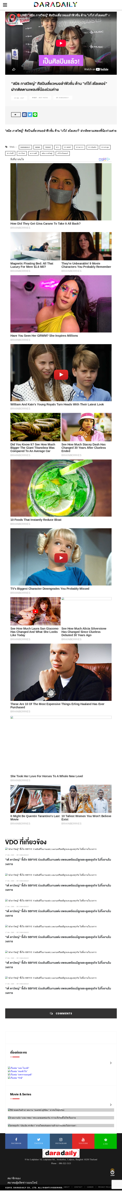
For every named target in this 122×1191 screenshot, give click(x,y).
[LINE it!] (35, 114)
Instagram (61, 1143)
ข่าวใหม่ (22, 153)
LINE (105, 1144)
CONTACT (78, 1187)
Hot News (43, 97)
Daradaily (25, 147)
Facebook (16, 1143)
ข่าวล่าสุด (105, 147)
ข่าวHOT (67, 147)
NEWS (37, 147)
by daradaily (23, 855)
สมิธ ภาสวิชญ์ (47, 153)
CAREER (90, 1187)
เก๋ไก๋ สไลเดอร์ (62, 153)
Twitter (38, 1143)
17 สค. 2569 (9, 855)
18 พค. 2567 (19, 98)
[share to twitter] (30, 114)
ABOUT (67, 1187)
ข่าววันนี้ (10, 153)
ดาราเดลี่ (33, 153)
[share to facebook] (24, 114)
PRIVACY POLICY (105, 1187)
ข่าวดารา (79, 147)
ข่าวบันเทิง (92, 147)
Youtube (83, 1143)
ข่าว (57, 147)
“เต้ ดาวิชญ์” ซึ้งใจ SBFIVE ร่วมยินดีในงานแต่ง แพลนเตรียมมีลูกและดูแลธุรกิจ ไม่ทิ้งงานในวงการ (58, 862)
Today (48, 147)
